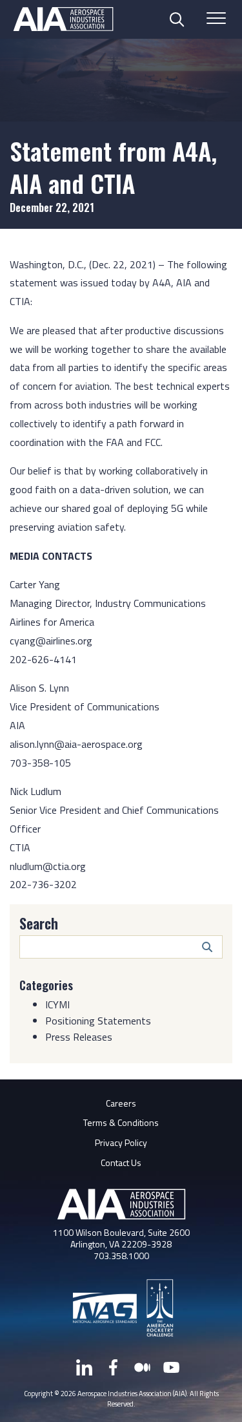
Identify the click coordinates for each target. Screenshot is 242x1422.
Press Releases (78, 1037)
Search (38, 923)
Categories (46, 985)
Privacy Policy (121, 1142)
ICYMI (57, 1004)
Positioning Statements (98, 1020)
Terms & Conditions (121, 1122)
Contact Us (121, 1162)
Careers (121, 1103)
